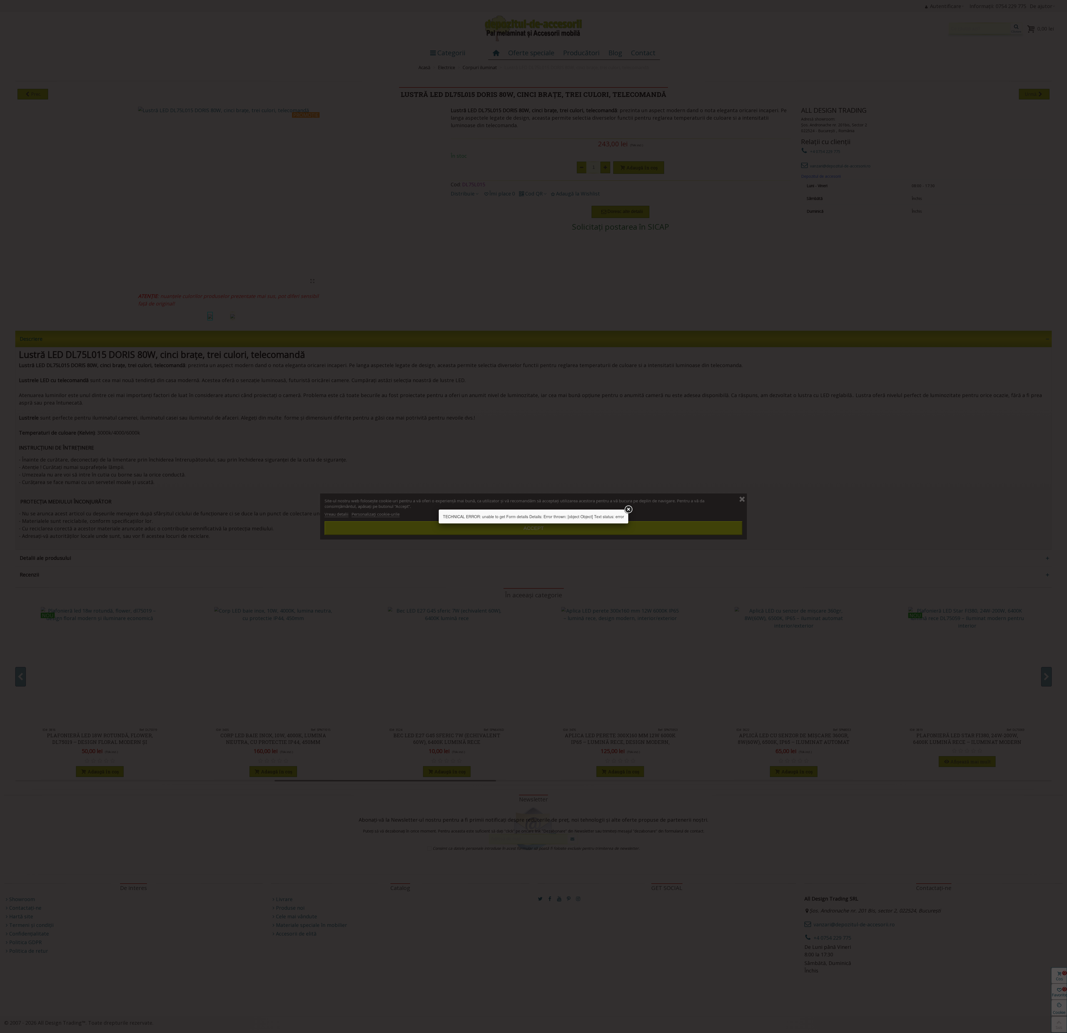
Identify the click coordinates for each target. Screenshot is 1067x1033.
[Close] (628, 510)
